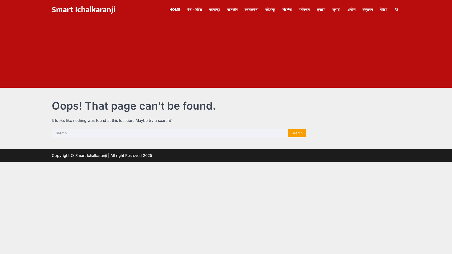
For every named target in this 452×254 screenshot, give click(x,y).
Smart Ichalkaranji (83, 9)
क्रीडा (336, 9)
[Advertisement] (226, 55)
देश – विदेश (194, 9)
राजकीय (232, 9)
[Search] (396, 9)
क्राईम (321, 9)
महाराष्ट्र (214, 9)
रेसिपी (383, 9)
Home (175, 9)
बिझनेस (287, 9)
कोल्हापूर (270, 9)
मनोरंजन (304, 9)
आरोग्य (351, 9)
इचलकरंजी (251, 9)
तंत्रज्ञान (368, 9)
